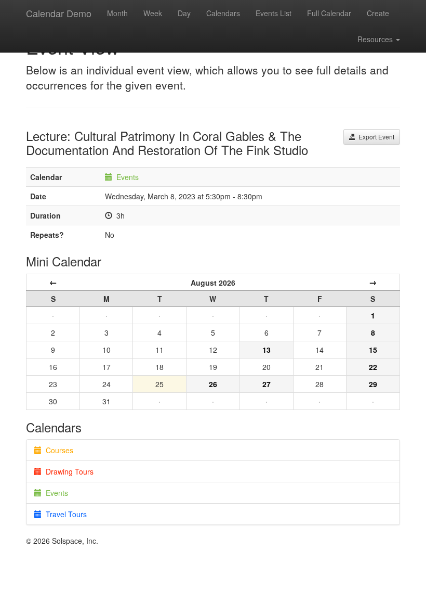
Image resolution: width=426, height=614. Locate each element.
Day (184, 13)
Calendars (223, 13)
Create (378, 13)
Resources (376, 39)
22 (373, 367)
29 (373, 384)
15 (373, 349)
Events (127, 177)
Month (117, 13)
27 (266, 384)
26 (213, 384)
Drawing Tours (68, 471)
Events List (273, 13)
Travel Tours (64, 514)
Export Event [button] (374, 136)
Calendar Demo (58, 13)
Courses (57, 450)
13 (266, 349)
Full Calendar (329, 13)
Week (152, 13)
